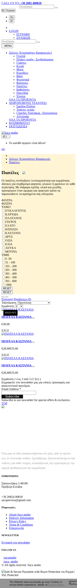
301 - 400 (11, 273)
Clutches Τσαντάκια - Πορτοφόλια (36, 113)
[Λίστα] (2, 296)
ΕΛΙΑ (9, 244)
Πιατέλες (21, 86)
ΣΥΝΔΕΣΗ (23, 37)
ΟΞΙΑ (9, 240)
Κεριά (20, 66)
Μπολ (20, 69)
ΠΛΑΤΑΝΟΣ (13, 218)
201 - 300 (11, 269)
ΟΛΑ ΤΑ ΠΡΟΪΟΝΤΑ (22, 99)
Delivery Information (21, 518)
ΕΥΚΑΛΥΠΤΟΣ (15, 210)
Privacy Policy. (56, 584)
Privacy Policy (17, 521)
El (11, 21)
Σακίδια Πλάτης (25, 106)
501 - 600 (11, 281)
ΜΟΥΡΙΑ (11, 251)
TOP (4, 403)
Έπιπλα (20, 96)
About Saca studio (20, 514)
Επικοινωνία (16, 528)
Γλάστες (21, 62)
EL (8, 10)
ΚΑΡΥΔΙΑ (11, 214)
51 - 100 (10, 262)
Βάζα (19, 76)
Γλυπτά (20, 56)
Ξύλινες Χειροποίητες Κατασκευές (30, 52)
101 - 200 (11, 266)
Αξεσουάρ (22, 116)
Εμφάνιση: (7, 306)
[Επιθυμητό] (33, 317)
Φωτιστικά (22, 79)
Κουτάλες (22, 72)
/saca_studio (10, 561)
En (11, 17)
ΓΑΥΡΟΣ (10, 221)
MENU (8, 45)
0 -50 (8, 258)
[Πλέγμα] (6, 296)
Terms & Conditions (21, 524)
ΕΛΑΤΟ (10, 225)
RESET (7, 288)
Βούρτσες (22, 82)
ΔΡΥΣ (9, 236)
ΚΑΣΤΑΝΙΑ (13, 233)
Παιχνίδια (22, 92)
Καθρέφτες (23, 89)
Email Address (11, 389)
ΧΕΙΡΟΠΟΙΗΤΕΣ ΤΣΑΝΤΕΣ (28, 103)
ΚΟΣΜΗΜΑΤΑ (19, 123)
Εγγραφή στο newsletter (15, 542)
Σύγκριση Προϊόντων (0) (16, 299)
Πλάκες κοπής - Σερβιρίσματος (34, 59)
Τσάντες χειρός (25, 109)
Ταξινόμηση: (9, 302)
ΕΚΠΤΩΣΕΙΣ (18, 126)
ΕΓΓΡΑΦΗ (23, 34)
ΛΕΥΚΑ (10, 247)
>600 (8, 284)
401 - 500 (11, 277)
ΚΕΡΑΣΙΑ (11, 229)
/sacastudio (9, 557)
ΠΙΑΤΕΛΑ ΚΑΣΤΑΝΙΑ (16, 316)
